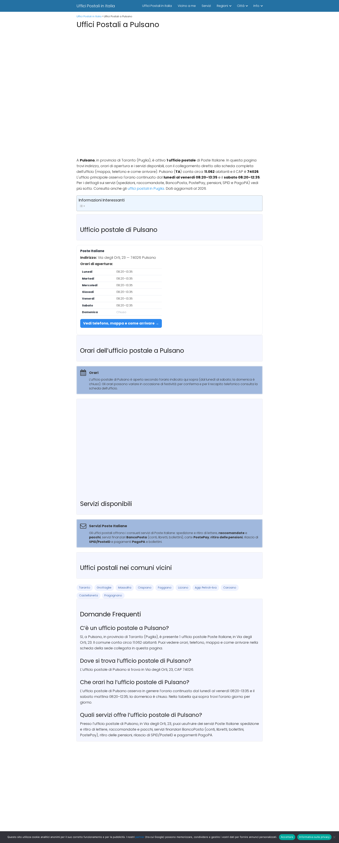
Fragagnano (113, 595)
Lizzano (183, 588)
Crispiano (144, 588)
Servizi (206, 6)
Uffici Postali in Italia (96, 6)
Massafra (124, 588)
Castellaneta (88, 595)
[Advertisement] (169, 57)
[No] (334, 837)
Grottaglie (104, 588)
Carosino (229, 588)
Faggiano (164, 588)
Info (256, 6)
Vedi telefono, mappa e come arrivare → (121, 323)
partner (139, 836)
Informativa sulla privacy (314, 836)
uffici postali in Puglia (146, 188)
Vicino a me (187, 6)
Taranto (84, 588)
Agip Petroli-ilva (206, 588)
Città (240, 6)
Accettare (287, 836)
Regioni (222, 6)
